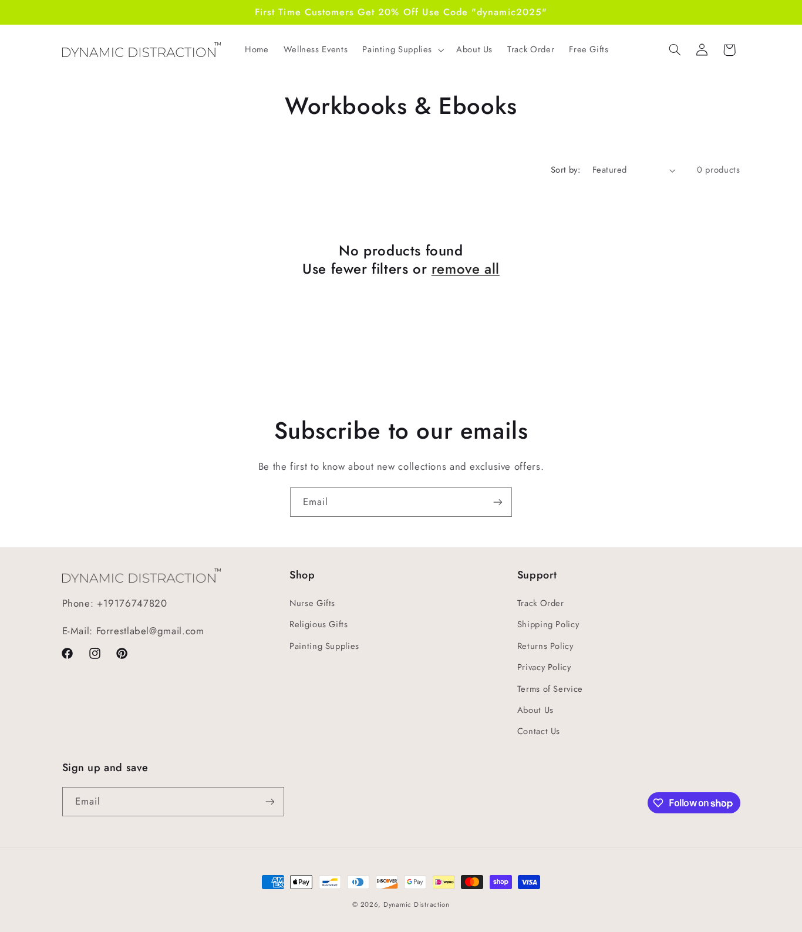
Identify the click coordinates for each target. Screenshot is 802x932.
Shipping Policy (548, 624)
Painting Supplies (324, 646)
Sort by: (565, 169)
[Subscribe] (497, 501)
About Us (535, 710)
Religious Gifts (318, 624)
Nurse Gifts (312, 603)
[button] (402, 50)
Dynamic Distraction (416, 904)
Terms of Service (550, 688)
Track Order (540, 603)
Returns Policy (545, 646)
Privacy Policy (544, 667)
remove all (466, 269)
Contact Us (538, 731)
